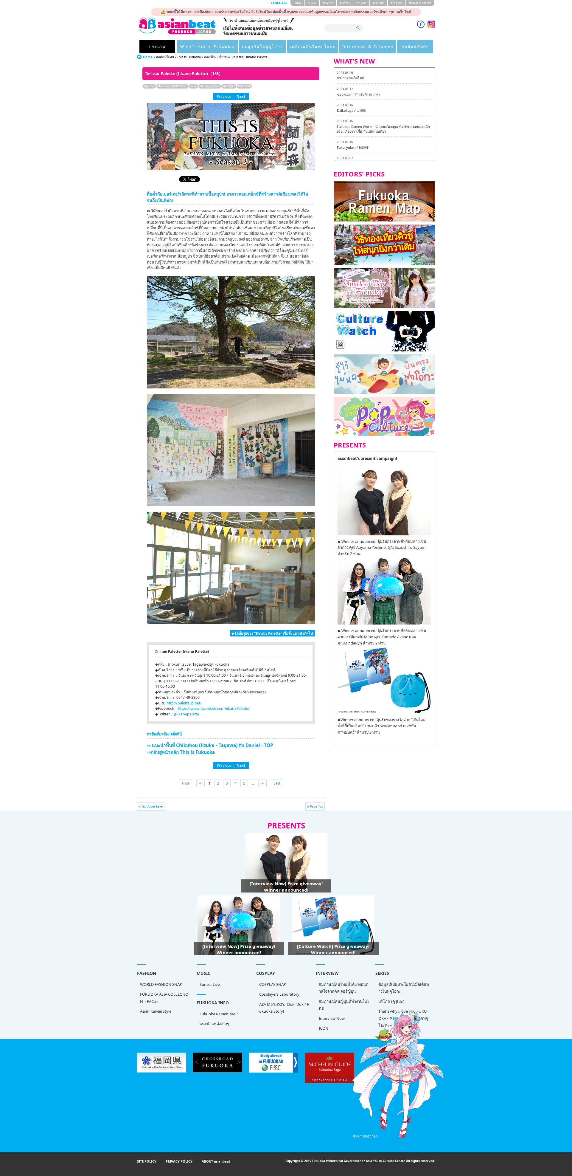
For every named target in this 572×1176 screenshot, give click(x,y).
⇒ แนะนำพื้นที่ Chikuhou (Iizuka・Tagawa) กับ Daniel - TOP (210, 745)
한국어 (312, 3)
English (361, 3)
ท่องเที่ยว (210, 57)
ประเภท (157, 46)
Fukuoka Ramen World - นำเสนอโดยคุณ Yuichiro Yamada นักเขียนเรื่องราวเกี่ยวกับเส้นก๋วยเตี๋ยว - (383, 129)
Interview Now (332, 1018)
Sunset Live (210, 984)
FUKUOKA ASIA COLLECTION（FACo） (164, 997)
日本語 (297, 3)
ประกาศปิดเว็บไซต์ (350, 78)
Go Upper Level (153, 806)
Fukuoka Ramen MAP (219, 1014)
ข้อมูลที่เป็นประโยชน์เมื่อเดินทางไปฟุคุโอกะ (403, 988)
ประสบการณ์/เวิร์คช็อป (172, 86)
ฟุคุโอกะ (149, 86)
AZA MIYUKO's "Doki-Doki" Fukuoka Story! (284, 1008)
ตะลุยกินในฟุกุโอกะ (262, 46)
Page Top (316, 806)
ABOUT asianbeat (216, 1161)
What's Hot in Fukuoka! (207, 46)
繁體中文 (345, 3)
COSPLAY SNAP (272, 984)
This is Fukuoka (189, 57)
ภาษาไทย (378, 3)
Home (148, 57)
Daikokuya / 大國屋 (351, 110)
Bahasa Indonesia (420, 3)
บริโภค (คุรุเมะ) (210, 86)
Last (276, 783)
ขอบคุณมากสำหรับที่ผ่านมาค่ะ (358, 94)
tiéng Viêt (396, 3)
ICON (323, 1028)
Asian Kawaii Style (155, 1011)
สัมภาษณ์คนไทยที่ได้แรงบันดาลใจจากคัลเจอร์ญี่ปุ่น (343, 988)
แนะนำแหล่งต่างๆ (214, 1023)
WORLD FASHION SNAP (161, 984)
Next (241, 96)
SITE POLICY (146, 1161)
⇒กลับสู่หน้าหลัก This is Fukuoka (181, 752)
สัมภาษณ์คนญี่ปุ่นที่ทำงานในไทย (344, 1005)
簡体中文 (328, 3)
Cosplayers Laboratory (279, 994)
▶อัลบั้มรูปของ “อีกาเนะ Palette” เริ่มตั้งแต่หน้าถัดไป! (272, 633)
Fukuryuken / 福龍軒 (353, 147)
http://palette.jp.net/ (184, 703)
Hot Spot (244, 86)
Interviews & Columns (367, 46)
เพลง (193, 86)
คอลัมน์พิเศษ (414, 46)
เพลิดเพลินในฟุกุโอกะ (312, 46)
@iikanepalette (186, 714)
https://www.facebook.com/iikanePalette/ (214, 708)
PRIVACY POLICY (179, 1161)
